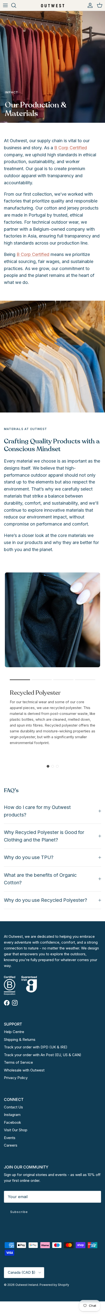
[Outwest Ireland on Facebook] (7, 1003)
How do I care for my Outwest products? (37, 811)
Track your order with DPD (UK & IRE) (35, 1047)
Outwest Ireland (26, 1285)
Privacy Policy (16, 1077)
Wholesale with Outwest (24, 1070)
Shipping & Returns (19, 1039)
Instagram (12, 1114)
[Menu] (5, 5)
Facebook (12, 1122)
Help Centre (14, 1031)
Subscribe (19, 1212)
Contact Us (13, 1107)
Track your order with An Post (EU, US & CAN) (42, 1055)
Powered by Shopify (54, 1285)
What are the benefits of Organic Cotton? (40, 879)
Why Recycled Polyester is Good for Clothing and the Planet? (44, 836)
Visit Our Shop (15, 1130)
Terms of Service (18, 1062)
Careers (10, 1145)
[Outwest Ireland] (52, 5)
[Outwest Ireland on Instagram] (15, 1003)
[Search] (16, 5)
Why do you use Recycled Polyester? (45, 900)
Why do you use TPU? (28, 857)
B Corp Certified (70, 147)
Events (9, 1137)
